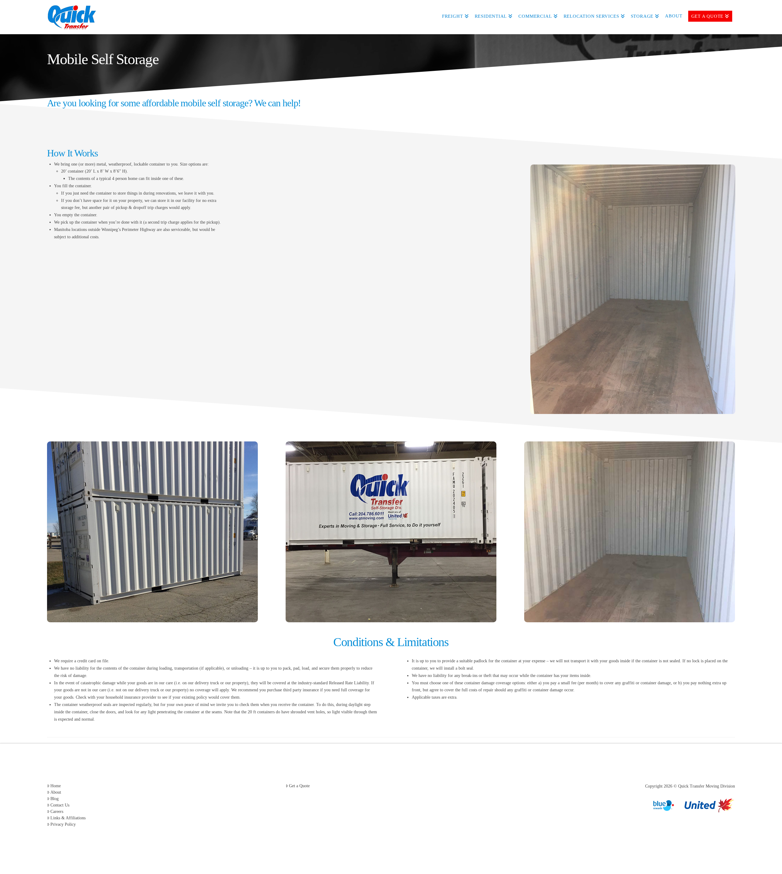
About (55, 792)
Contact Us (59, 805)
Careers (56, 811)
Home (55, 786)
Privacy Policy (63, 824)
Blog (54, 798)
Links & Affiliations (68, 818)
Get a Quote (299, 786)
